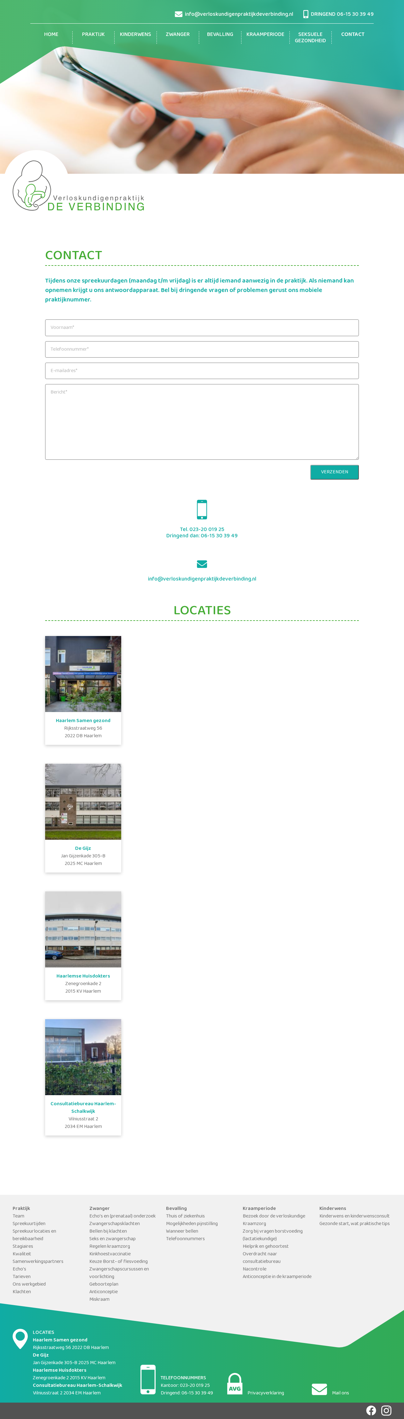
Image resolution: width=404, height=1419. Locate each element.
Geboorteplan (103, 1284)
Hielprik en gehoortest (266, 1246)
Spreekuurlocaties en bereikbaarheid (34, 1235)
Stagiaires (23, 1246)
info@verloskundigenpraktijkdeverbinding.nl (202, 579)
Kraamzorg (254, 1224)
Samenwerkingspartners (38, 1261)
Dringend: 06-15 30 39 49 (187, 1393)
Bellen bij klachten (108, 1231)
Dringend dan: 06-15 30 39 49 (202, 536)
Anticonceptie (103, 1292)
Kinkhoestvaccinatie (110, 1254)
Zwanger (178, 34)
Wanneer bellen (182, 1231)
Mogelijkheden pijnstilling (192, 1224)
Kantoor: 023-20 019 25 (185, 1385)
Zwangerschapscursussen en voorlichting (119, 1273)
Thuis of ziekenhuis (185, 1216)
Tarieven (22, 1277)
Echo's (19, 1269)
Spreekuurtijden (29, 1224)
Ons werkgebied (29, 1284)
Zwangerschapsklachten (114, 1224)
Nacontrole (254, 1269)
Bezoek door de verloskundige (274, 1216)
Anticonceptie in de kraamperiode (277, 1277)
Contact (353, 34)
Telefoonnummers (185, 1239)
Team (18, 1216)
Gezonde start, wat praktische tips (354, 1224)
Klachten (22, 1292)
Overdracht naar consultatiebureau (262, 1257)
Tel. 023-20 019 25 (202, 529)
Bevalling (220, 34)
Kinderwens (135, 34)
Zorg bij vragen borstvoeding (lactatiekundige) (273, 1235)
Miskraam (99, 1299)
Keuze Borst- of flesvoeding (118, 1261)
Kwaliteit (22, 1254)
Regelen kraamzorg (109, 1246)
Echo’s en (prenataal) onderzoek (122, 1216)
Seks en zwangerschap (112, 1239)
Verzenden (334, 472)
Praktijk (93, 34)
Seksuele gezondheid (310, 37)
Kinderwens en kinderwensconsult (354, 1216)
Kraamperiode (265, 34)
